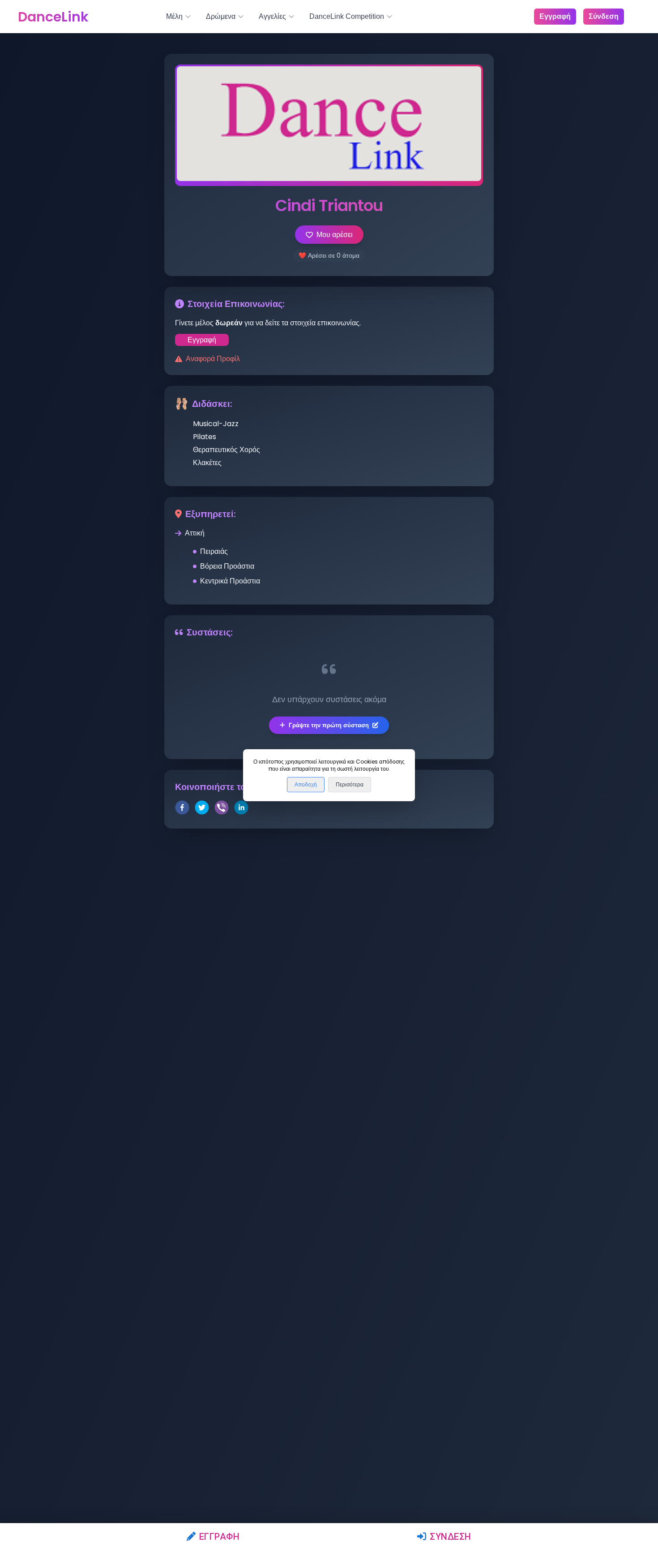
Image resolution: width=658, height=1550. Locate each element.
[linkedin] (241, 809)
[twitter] (202, 809)
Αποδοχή (306, 784)
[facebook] (182, 809)
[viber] (221, 809)
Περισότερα (349, 784)
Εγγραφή (219, 1536)
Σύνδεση (450, 1536)
